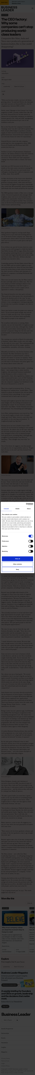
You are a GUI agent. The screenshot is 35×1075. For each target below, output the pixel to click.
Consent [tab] (6, 508)
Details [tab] (18, 508)
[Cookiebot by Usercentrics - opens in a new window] (26, 504)
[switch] (30, 541)
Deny (17, 569)
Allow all (17, 558)
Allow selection (17, 564)
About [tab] (29, 508)
